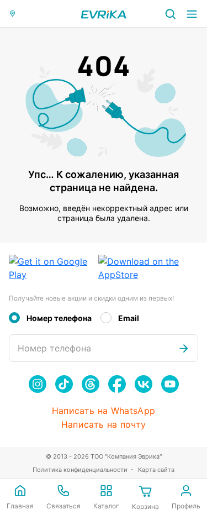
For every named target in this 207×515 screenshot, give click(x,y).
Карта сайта (156, 470)
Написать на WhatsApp (103, 411)
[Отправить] (184, 348)
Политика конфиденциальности (80, 470)
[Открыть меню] (191, 13)
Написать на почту (103, 424)
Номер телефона (59, 318)
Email (128, 318)
